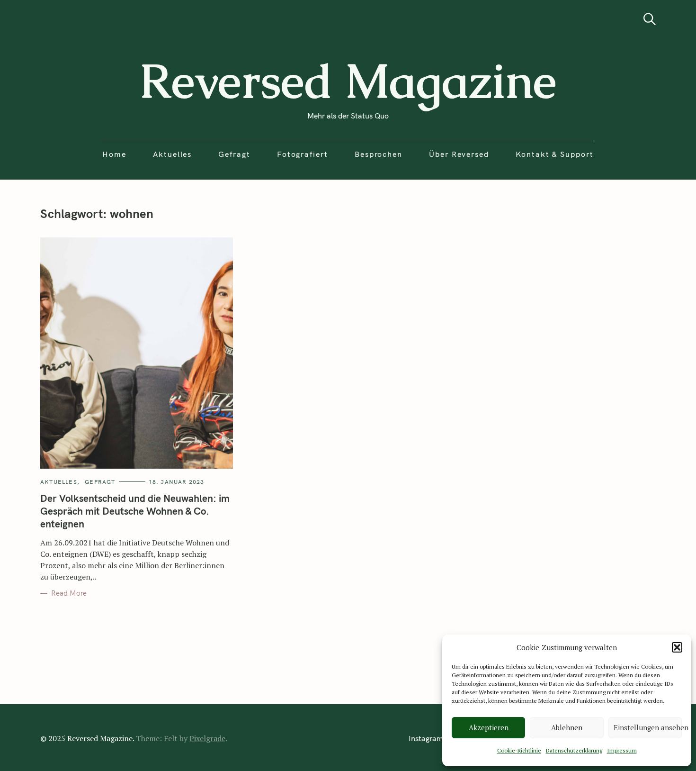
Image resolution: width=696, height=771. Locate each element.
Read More (69, 593)
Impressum (622, 750)
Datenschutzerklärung (574, 750)
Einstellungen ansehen (648, 727)
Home (114, 154)
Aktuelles (172, 154)
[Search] (649, 19)
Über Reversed (459, 154)
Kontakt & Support (555, 154)
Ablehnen (566, 727)
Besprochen (378, 154)
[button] (677, 647)
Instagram (426, 738)
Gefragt (234, 154)
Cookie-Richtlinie (519, 750)
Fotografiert (302, 154)
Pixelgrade (207, 738)
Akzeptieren (489, 727)
